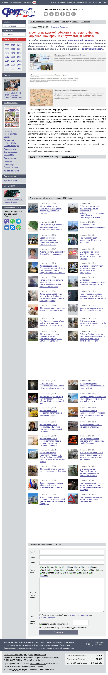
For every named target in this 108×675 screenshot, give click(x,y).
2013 (13, 61)
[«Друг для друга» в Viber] (6, 221)
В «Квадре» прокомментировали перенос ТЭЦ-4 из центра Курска (93, 282)
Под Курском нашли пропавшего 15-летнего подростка (90, 240)
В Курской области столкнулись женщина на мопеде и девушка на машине (51, 209)
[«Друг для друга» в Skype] (12, 228)
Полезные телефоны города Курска (13, 201)
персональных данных (77, 615)
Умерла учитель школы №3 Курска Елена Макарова (52, 253)
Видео (7, 75)
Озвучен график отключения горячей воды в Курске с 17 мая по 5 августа (93, 398)
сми (104, 2)
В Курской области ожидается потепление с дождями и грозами (51, 412)
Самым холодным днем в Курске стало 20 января (91, 309)
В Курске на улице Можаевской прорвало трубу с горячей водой (93, 323)
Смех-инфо (9, 164)
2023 (7, 49)
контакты (96, 2)
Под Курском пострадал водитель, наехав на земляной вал (91, 499)
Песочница (9, 155)
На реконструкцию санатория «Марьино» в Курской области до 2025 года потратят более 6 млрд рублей (52, 457)
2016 (13, 57)
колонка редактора (66, 2)
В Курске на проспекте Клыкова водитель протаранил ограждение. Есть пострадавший (51, 337)
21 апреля (85, 22)
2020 (7, 53)
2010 (13, 65)
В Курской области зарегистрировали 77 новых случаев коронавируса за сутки (92, 413)
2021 (19, 49)
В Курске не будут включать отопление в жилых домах (52, 309)
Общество (55, 27)
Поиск (6, 22)
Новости (8, 131)
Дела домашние (11, 152)
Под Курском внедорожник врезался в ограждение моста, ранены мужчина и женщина (92, 486)
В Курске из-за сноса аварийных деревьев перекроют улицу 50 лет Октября (91, 255)
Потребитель (10, 143)
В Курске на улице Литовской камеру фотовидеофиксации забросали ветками (89, 472)
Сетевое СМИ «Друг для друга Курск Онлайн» (25, 655)
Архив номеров (11, 171)
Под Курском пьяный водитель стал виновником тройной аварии (92, 441)
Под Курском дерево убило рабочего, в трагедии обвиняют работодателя (52, 323)
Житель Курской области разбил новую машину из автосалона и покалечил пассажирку (91, 456)
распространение (47, 617)
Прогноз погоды (11, 167)
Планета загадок (11, 145)
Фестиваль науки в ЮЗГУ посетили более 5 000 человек (13, 95)
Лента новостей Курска (40, 22)
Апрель (75, 22)
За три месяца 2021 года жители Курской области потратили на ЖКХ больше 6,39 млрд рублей (52, 297)
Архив (56, 22)
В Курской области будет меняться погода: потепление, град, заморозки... (91, 269)
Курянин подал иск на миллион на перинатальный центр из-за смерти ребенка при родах (52, 500)
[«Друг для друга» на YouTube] (68, 14)
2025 (13, 45)
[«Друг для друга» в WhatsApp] (12, 221)
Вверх (32, 156)
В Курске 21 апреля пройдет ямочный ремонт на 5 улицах (53, 470)
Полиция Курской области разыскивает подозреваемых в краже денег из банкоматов (51, 283)
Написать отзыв (69, 156)
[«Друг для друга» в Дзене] (62, 14)
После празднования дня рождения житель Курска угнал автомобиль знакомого (93, 296)
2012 (19, 61)
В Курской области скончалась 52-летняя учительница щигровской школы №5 (51, 427)
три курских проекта (93, 49)
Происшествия (10, 134)
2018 (19, 53)
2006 (19, 69)
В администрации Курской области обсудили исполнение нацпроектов (51, 485)
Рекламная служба (12, 207)
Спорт (6, 136)
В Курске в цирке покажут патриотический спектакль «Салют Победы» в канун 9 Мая (52, 399)
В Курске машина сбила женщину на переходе (91, 425)
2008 (7, 69)
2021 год (65, 22)
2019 (13, 53)
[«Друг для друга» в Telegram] (57, 14)
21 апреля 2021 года (62, 198)
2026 (7, 45)
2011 (7, 65)
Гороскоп (8, 162)
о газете (52, 2)
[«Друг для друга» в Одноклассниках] (51, 14)
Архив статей (10, 180)
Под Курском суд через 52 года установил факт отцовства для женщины (51, 227)
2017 (7, 57)
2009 (19, 65)
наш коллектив (84, 2)
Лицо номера (10, 158)
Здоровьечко (10, 149)
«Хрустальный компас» (81, 40)
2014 (7, 61)
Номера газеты (11, 103)
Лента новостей (11, 39)
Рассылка (8, 30)
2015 (19, 57)
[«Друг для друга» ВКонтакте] (46, 14)
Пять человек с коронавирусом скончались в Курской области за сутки (52, 385)
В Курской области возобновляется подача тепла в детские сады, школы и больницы (50, 442)
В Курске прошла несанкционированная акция (92, 226)
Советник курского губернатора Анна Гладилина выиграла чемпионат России (49, 241)
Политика (64, 27)
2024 (19, 45)
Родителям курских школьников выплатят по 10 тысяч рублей (92, 385)
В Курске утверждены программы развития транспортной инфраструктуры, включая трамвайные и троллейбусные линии (92, 211)
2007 (13, 69)
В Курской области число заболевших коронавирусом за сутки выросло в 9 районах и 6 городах (92, 337)
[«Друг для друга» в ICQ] (18, 228)
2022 (13, 49)
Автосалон (9, 140)
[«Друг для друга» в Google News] (73, 14)
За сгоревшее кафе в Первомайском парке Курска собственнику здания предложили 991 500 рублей (52, 269)
